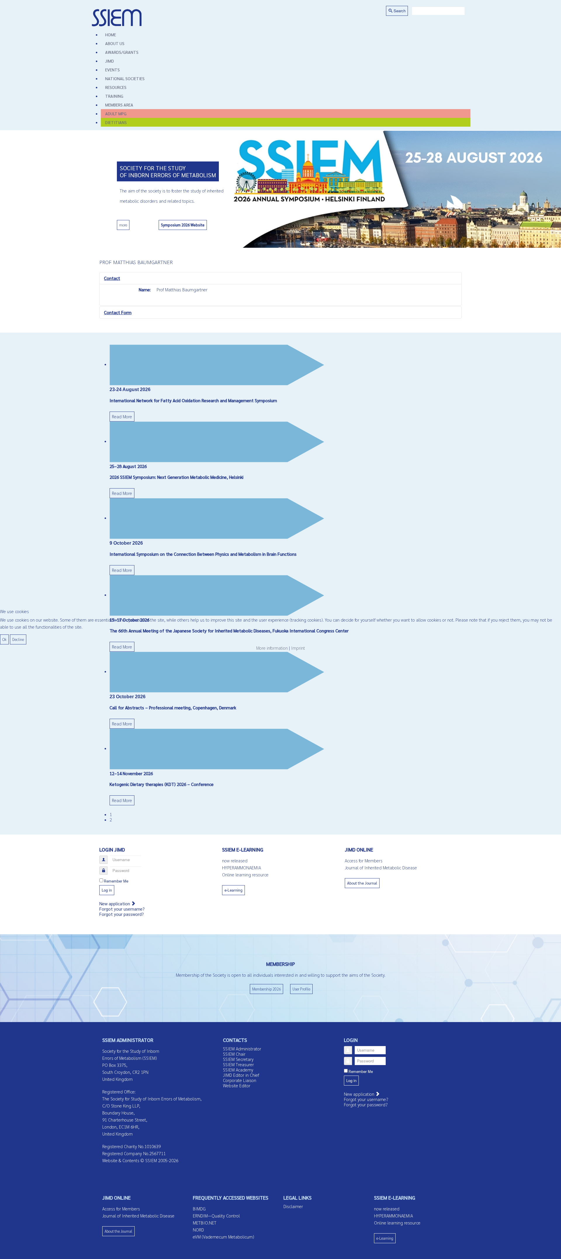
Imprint (298, 648)
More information (272, 648)
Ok (4, 639)
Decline (18, 639)
